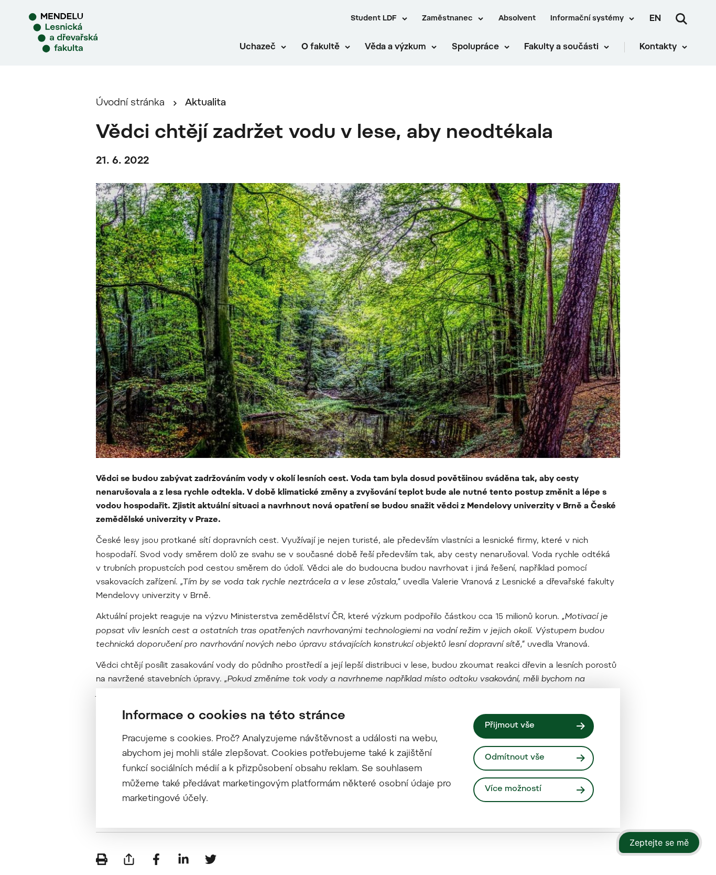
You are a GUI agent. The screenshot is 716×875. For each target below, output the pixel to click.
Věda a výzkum (395, 47)
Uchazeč (258, 47)
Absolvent (517, 19)
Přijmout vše (510, 726)
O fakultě (320, 47)
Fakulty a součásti (561, 47)
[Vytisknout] (101, 859)
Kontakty (658, 47)
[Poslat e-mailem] (129, 859)
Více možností (513, 789)
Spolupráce (475, 47)
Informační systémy (587, 19)
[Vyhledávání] (681, 19)
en (655, 19)
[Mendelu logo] (89, 32)
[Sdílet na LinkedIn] (183, 859)
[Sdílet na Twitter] (210, 859)
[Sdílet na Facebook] (156, 859)
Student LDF (374, 19)
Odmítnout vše (515, 758)
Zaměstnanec (447, 19)
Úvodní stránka (130, 103)
